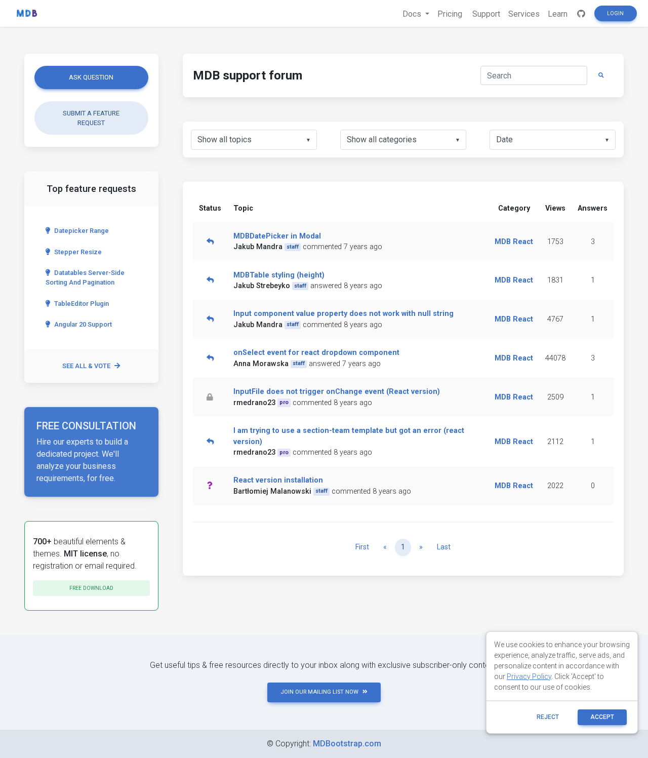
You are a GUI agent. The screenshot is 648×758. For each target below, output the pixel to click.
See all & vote (86, 366)
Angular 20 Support (83, 324)
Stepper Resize (78, 252)
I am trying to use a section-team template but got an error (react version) (348, 436)
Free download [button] (91, 588)
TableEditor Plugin (81, 303)
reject (548, 717)
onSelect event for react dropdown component (316, 352)
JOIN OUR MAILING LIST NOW (319, 692)
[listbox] (254, 140)
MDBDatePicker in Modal (277, 236)
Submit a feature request (91, 118)
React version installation (278, 480)
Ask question (91, 77)
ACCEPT (602, 717)
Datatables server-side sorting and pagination (85, 277)
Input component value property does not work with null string (343, 313)
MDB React (514, 241)
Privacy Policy (529, 676)
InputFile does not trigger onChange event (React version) (336, 391)
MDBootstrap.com (347, 743)
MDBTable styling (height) (279, 275)
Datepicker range (81, 230)
